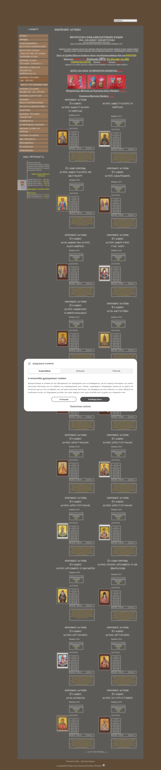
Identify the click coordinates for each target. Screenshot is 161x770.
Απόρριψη (64, 399)
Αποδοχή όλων (95, 399)
